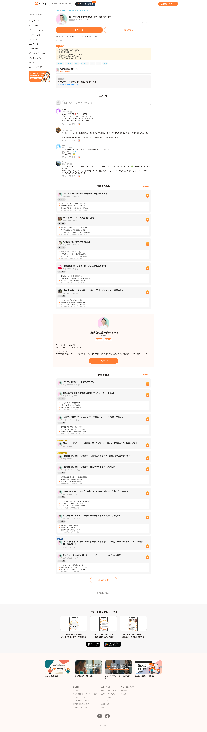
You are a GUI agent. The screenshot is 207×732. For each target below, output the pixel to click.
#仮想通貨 (60, 63)
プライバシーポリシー (79, 697)
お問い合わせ (105, 707)
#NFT (92, 63)
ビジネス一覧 (34, 25)
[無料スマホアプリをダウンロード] (39, 76)
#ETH (99, 63)
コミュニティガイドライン (81, 700)
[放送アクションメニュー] (150, 22)
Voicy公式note (125, 694)
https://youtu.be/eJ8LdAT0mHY (68, 84)
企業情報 (75, 690)
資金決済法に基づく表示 (80, 707)
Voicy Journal (124, 690)
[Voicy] (40, 4)
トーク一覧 (33, 39)
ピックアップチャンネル (37, 53)
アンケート (104, 700)
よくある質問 (105, 704)
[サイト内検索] (70, 4)
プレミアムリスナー (36, 58)
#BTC (77, 63)
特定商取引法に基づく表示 (81, 704)
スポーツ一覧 (34, 48)
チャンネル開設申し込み (108, 690)
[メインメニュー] (31, 4)
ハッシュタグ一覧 (35, 67)
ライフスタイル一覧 (36, 30)
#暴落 (105, 63)
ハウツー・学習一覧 (36, 35)
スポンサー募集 (106, 697)
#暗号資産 (84, 63)
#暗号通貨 (69, 63)
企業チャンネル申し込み (108, 694)
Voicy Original (34, 21)
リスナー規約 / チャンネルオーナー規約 (85, 694)
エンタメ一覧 (34, 44)
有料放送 (32, 62)
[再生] (148, 196)
